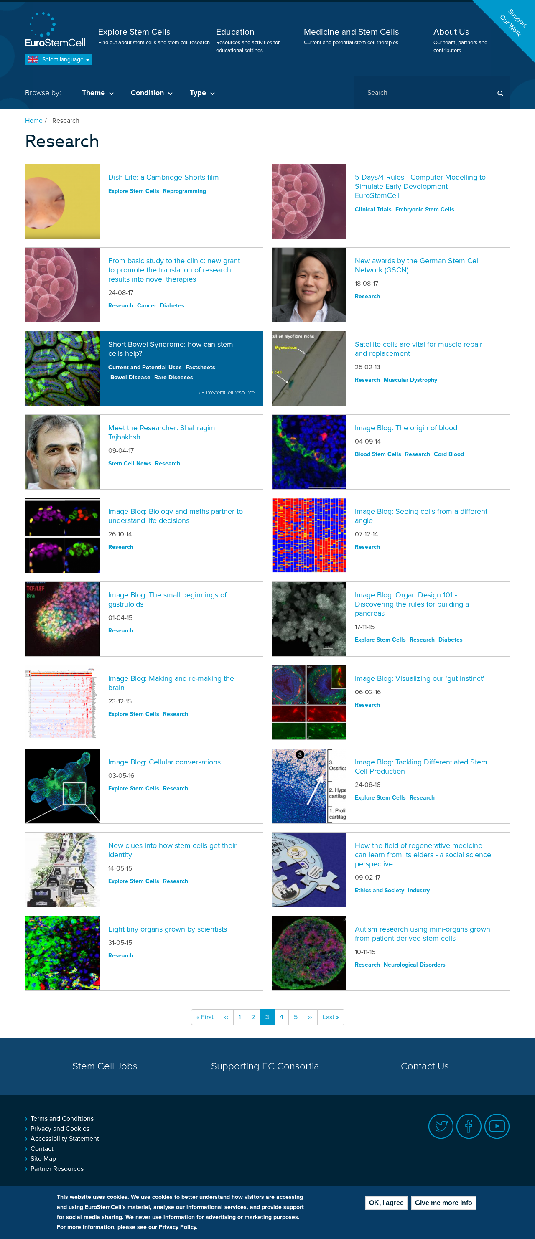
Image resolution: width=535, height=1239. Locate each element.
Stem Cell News (129, 463)
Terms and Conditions (62, 1119)
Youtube (497, 1126)
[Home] (56, 30)
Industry (419, 890)
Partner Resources (57, 1169)
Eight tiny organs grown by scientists (167, 929)
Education (235, 32)
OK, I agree (386, 1202)
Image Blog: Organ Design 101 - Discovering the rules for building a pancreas (412, 604)
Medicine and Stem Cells (351, 32)
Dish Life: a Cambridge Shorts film (163, 177)
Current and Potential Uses (145, 367)
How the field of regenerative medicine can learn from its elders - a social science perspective (423, 854)
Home (34, 121)
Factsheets (200, 367)
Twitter (441, 1126)
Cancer (146, 305)
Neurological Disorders (415, 964)
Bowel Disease (130, 377)
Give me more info (443, 1202)
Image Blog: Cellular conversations (164, 762)
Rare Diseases (173, 377)
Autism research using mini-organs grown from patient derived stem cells (422, 933)
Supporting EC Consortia (265, 1066)
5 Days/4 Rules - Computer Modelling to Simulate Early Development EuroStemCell (420, 186)
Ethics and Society (379, 890)
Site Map (43, 1159)
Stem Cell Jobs (105, 1066)
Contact (42, 1149)
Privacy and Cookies (60, 1129)
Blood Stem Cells (378, 454)
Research (120, 305)
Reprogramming (184, 191)
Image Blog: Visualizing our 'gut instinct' (419, 678)
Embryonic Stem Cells (424, 209)
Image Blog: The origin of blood (406, 427)
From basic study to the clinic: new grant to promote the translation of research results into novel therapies (174, 270)
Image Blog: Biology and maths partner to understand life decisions (175, 516)
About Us (451, 32)
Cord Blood (449, 454)
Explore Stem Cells (134, 32)
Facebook (469, 1126)
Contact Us (425, 1066)
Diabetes (172, 305)
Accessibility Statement (65, 1139)
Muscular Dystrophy (410, 379)
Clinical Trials (373, 209)
